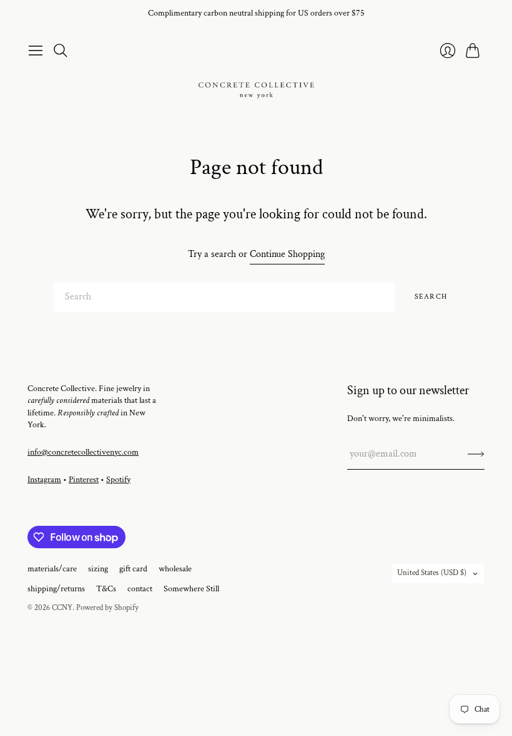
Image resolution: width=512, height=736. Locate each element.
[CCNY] (256, 90)
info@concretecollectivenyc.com (83, 452)
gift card (133, 568)
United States (431, 573)
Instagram (44, 479)
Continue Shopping (287, 254)
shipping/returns (56, 588)
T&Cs (106, 588)
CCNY (62, 608)
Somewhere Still (191, 588)
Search (431, 296)
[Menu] (35, 50)
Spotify (118, 479)
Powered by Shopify (107, 608)
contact (139, 588)
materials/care (52, 568)
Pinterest (84, 479)
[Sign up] (476, 454)
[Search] (60, 50)
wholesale (175, 568)
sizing (98, 568)
